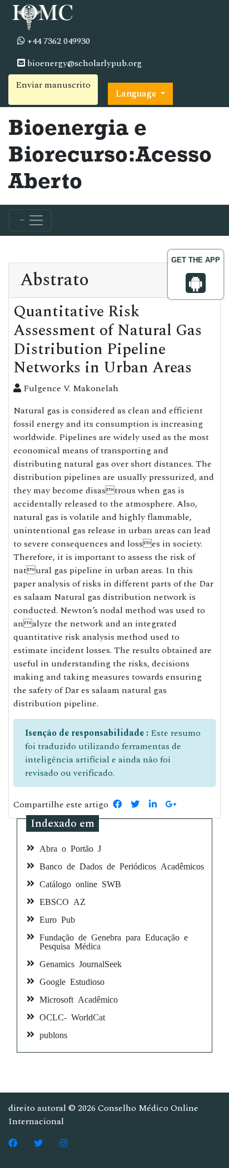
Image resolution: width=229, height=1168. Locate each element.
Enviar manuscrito (53, 85)
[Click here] (13, 1143)
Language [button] (137, 93)
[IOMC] (41, 15)
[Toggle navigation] (30, 220)
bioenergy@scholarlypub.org (83, 63)
